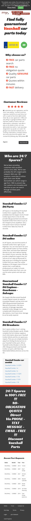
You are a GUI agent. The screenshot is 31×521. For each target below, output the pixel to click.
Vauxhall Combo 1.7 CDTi (13, 374)
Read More (23, 142)
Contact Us (21, 506)
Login (5, 514)
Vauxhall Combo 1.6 (11, 371)
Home (5, 506)
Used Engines (8, 519)
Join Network (14, 514)
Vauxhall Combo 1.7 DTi (12, 379)
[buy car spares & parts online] (5, 12)
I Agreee (21, 7)
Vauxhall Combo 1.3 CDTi (13, 365)
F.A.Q (12, 506)
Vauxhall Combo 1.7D (12, 382)
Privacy (22, 510)
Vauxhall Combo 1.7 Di (12, 377)
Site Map (6, 510)
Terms (14, 510)
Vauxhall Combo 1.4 (11, 368)
